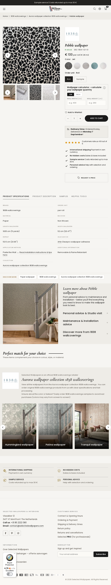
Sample (80, 79)
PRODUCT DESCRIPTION (44, 196)
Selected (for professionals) (74, 537)
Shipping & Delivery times (70, 524)
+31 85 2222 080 (19, 522)
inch (78, 94)
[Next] (55, 55)
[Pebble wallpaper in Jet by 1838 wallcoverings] (35, 92)
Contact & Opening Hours (70, 516)
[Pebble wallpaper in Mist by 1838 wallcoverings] (48, 92)
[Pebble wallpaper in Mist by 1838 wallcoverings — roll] (22, 92)
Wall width (74, 99)
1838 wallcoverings (18, 16)
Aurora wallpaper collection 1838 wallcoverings (48, 16)
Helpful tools (79, 196)
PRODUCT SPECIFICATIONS (16, 196)
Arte (60, 241)
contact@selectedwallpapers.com (27, 526)
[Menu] (4, 9)
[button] (105, 9)
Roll (69, 79)
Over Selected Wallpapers (16, 549)
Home (5, 16)
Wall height (94, 99)
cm (70, 94)
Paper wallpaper (27, 277)
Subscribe (101, 554)
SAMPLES (63, 196)
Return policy (64, 528)
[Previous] (7, 55)
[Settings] (99, 9)
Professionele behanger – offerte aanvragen (25, 553)
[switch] (10, 574)
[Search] (94, 9)
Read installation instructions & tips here (27, 253)
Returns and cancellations (70, 532)
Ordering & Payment (68, 520)
